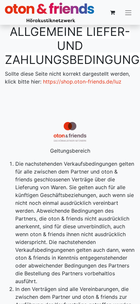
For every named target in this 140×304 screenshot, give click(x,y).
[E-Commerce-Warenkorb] (112, 12)
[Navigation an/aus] (128, 12)
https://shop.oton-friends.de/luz (82, 81)
